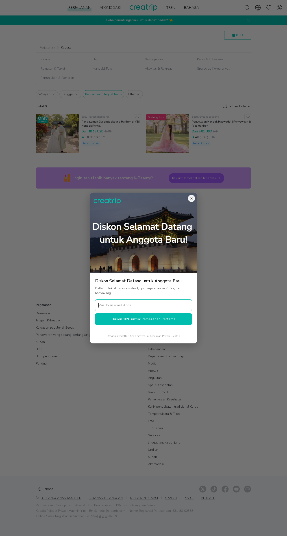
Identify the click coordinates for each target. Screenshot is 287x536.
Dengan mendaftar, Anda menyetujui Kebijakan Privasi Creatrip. (143, 336)
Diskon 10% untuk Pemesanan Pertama (143, 319)
